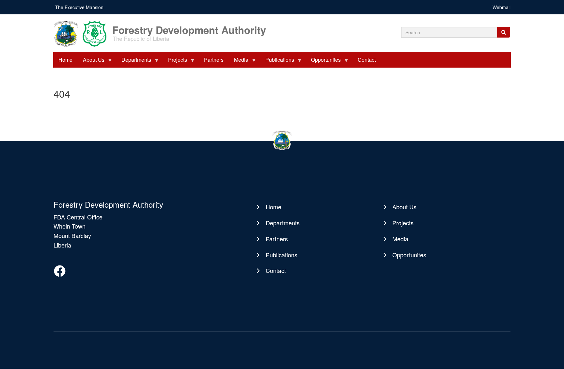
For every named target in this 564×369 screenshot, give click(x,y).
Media (238, 62)
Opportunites (323, 62)
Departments (133, 62)
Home (65, 59)
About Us (91, 62)
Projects (175, 62)
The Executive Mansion (79, 7)
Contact (367, 59)
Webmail (501, 7)
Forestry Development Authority (189, 27)
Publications (277, 62)
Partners (214, 59)
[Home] (82, 33)
